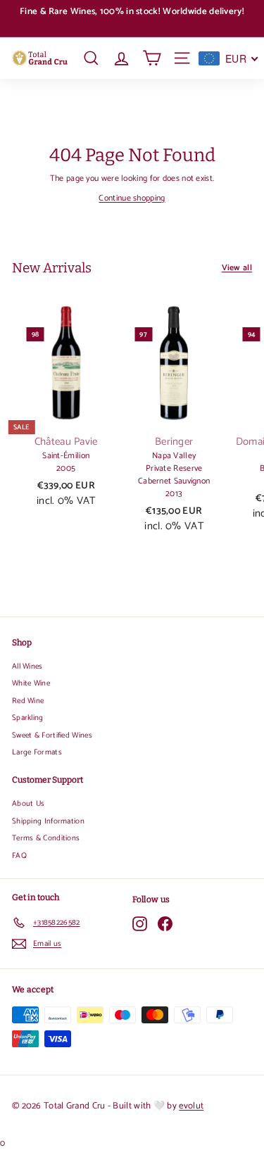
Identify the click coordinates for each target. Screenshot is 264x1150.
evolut (191, 1106)
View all (237, 268)
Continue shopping (132, 198)
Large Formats (37, 752)
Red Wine (28, 701)
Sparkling (28, 718)
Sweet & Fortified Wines (52, 735)
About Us (28, 803)
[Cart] (151, 58)
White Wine (31, 683)
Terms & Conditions (46, 838)
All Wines (27, 666)
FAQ (19, 855)
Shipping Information (48, 821)
